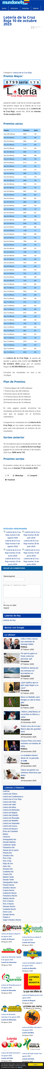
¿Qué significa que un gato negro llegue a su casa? (29, 685)
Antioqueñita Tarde (10, 882)
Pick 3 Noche (8, 901)
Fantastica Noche (10, 896)
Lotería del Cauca (10, 826)
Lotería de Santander (11, 823)
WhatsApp (19, 475)
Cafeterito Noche (9, 893)
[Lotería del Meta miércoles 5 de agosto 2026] (32, 1024)
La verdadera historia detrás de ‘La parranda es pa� (30, 758)
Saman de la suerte (10, 850)
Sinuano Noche (9, 906)
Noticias (25, 8)
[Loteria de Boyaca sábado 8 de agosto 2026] (11, 931)
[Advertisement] (22, 49)
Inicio (4, 8)
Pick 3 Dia (7, 858)
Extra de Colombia (10, 831)
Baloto (36, 8)
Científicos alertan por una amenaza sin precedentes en (29, 670)
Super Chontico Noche (12, 920)
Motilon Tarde (8, 877)
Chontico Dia (8, 856)
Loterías (6, 791)
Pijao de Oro (8, 863)
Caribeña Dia (8, 872)
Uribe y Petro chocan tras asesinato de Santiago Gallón (29, 641)
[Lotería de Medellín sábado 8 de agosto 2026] (32, 960)
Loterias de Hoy (9, 620)
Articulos (14, 8)
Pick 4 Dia (7, 861)
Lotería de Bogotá (10, 813)
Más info (20, 1067)
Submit (6, 608)
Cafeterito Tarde (9, 845)
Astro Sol (6, 866)
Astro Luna (7, 912)
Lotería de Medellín (10, 821)
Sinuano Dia (8, 869)
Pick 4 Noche (8, 904)
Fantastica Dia (9, 847)
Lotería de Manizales (11, 810)
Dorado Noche (8, 914)
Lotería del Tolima (10, 794)
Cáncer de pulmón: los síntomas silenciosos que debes (31, 772)
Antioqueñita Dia (9, 839)
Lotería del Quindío (10, 815)
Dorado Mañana (9, 842)
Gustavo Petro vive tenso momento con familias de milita (31, 743)
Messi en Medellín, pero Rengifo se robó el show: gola (30, 699)
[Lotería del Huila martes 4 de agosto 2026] (32, 1051)
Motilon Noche (8, 898)
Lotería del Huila (9, 802)
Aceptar (35, 1064)
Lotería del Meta (9, 807)
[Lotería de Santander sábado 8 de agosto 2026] (11, 954)
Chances (6, 837)
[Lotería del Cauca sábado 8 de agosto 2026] (32, 934)
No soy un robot (10, 605)
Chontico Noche (9, 888)
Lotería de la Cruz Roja (22, 72)
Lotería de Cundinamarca (13, 797)
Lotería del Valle (9, 805)
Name (9, 576)
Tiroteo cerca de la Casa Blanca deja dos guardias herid (31, 729)
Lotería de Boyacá (10, 829)
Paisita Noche (8, 885)
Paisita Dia (7, 853)
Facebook (11, 480)
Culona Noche (8, 890)
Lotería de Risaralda (11, 818)
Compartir (33, 475)
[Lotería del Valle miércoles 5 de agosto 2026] (11, 1050)
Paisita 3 (6, 917)
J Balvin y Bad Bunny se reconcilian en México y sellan (30, 714)
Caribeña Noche (9, 909)
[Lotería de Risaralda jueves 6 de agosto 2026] (11, 982)
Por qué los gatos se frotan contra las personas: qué (29, 656)
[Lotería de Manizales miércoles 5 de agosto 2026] (11, 1011)
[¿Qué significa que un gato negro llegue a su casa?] (12, 692)
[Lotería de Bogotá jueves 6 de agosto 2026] (32, 992)
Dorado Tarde (8, 880)
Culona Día (7, 874)
